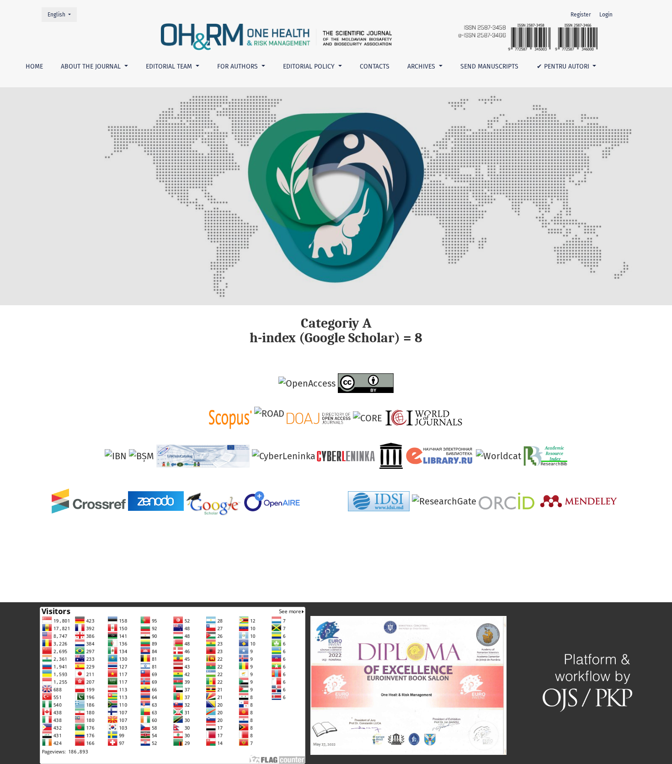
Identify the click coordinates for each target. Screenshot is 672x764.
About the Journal (92, 66)
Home (34, 66)
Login (606, 14)
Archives (422, 66)
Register (581, 14)
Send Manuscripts (489, 66)
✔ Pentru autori (564, 66)
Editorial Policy (309, 66)
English (62, 14)
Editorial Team (170, 66)
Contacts (374, 66)
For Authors (238, 66)
